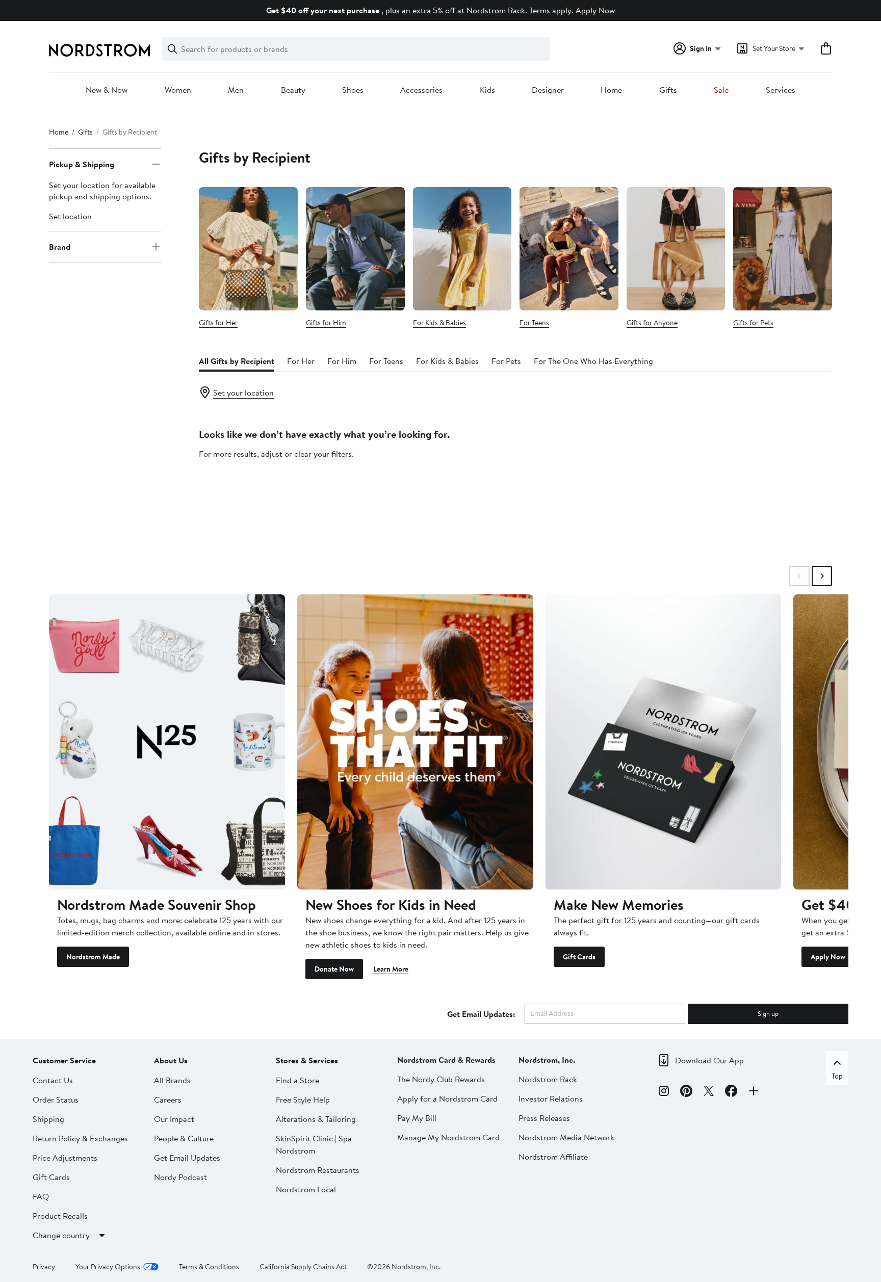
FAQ (41, 1196)
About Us (171, 1060)
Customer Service (64, 1060)
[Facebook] (731, 1092)
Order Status (56, 1099)
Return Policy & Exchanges (80, 1138)
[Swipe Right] (822, 576)
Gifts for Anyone (652, 323)
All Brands (172, 1080)
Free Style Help (303, 1099)
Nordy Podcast (180, 1177)
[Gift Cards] (664, 741)
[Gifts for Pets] (782, 248)
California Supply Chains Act (303, 1267)
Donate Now (334, 969)
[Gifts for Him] (355, 248)
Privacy (44, 1267)
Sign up (768, 1013)
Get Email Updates (187, 1157)
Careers (168, 1099)
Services (780, 90)
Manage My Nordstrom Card (448, 1137)
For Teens (534, 323)
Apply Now (595, 10)
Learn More (390, 969)
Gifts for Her (218, 323)
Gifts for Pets (753, 323)
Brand (59, 246)
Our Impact (174, 1118)
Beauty (293, 90)
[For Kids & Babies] (462, 248)
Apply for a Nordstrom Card (447, 1098)
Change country (61, 1235)
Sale (721, 90)
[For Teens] (569, 248)
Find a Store (297, 1080)
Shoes (353, 90)
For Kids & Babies (439, 323)
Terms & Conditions (209, 1267)
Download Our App (709, 1060)
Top (837, 1076)
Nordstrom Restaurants (317, 1169)
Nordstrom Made (93, 957)
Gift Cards (579, 957)
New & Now (106, 90)
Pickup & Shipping (81, 164)
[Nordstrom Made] (167, 741)
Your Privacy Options (107, 1267)
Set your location (243, 392)
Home (611, 90)
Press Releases (544, 1117)
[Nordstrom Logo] (99, 50)
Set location (70, 216)
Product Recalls (60, 1215)
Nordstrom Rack (548, 1079)
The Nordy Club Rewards (441, 1079)
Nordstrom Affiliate (553, 1156)
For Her (301, 361)
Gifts (668, 90)
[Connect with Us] (753, 1092)
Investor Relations (551, 1098)
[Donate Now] (415, 741)
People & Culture (184, 1138)
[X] (709, 1092)
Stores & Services (307, 1060)
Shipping (48, 1118)
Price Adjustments (65, 1157)
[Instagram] (664, 1092)
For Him (341, 361)
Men (236, 90)
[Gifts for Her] (248, 248)
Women (178, 90)
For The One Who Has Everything (593, 361)
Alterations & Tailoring (316, 1118)
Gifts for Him (326, 323)
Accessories (421, 90)
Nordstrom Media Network (566, 1137)
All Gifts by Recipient (236, 361)
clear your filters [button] (323, 453)
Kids (487, 90)
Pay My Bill (416, 1117)
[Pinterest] (686, 1092)
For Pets (506, 361)
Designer (548, 90)
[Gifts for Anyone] (676, 248)
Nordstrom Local (306, 1189)
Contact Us (53, 1080)
